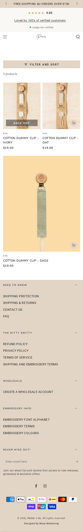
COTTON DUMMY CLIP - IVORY (21, 140)
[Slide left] (6, 4)
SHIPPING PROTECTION (21, 296)
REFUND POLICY (15, 344)
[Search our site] (78, 36)
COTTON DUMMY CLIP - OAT (60, 140)
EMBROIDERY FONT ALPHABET (26, 420)
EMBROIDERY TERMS (19, 426)
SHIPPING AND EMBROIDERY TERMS (30, 364)
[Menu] (5, 36)
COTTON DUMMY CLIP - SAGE (25, 261)
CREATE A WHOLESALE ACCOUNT (28, 392)
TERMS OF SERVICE (18, 357)
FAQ (6, 316)
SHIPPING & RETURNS (19, 303)
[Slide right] (76, 4)
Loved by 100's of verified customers (40, 20)
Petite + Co (34, 518)
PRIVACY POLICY (16, 351)
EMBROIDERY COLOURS (21, 433)
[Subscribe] (77, 461)
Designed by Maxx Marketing (41, 523)
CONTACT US (12, 310)
